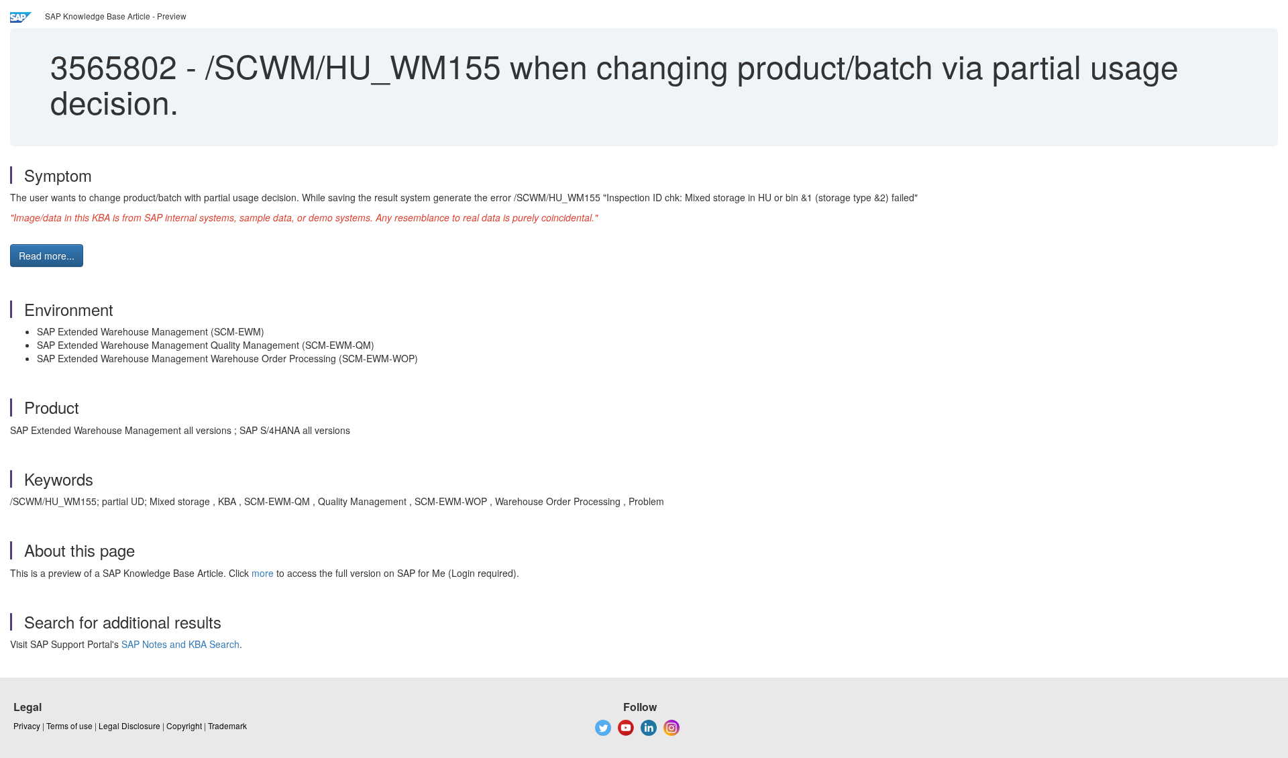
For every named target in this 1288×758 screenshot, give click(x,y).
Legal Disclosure (129, 725)
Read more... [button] (46, 255)
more (263, 573)
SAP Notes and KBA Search (180, 644)
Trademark (227, 725)
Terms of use (69, 725)
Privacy (26, 725)
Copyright (184, 725)
